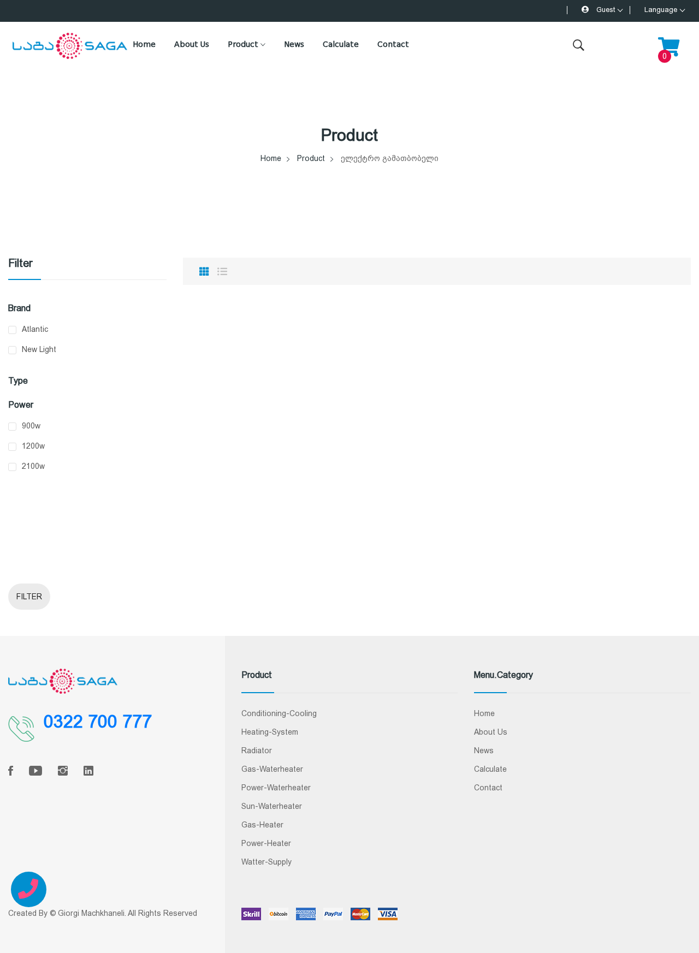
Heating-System (269, 732)
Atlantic (35, 329)
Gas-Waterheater (272, 769)
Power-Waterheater (276, 787)
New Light (39, 349)
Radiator (256, 750)
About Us (191, 44)
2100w (33, 466)
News (294, 44)
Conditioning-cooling (279, 713)
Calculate (341, 44)
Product (244, 44)
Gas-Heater (262, 824)
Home (144, 44)
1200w (33, 446)
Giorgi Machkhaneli (91, 913)
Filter (29, 596)
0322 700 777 (98, 721)
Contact (393, 44)
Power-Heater (266, 843)
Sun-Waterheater (271, 806)
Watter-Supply (266, 861)
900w (31, 425)
